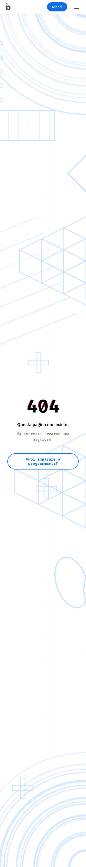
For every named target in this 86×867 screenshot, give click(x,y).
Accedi (57, 7)
